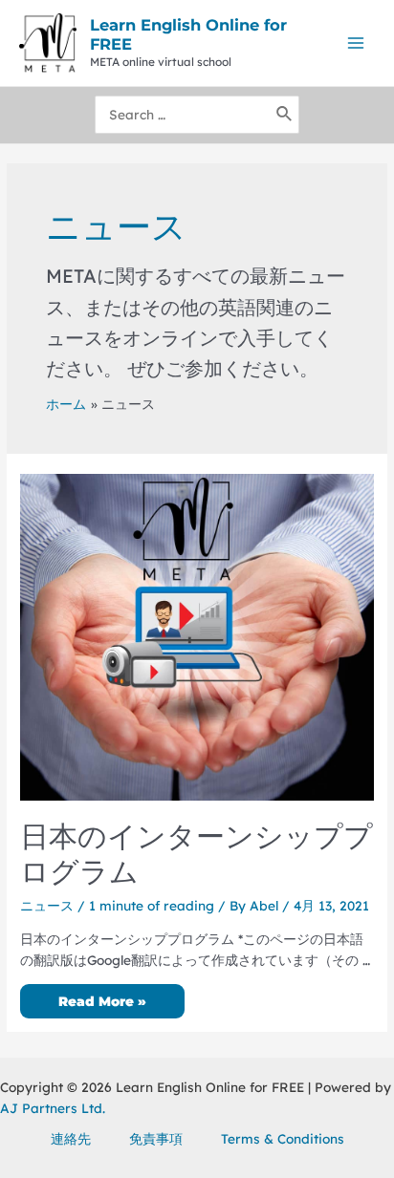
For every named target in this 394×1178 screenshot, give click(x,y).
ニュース (47, 905)
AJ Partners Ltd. (52, 1108)
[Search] (285, 114)
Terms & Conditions (282, 1138)
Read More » (101, 1003)
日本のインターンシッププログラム (196, 854)
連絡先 (71, 1138)
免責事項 (156, 1138)
